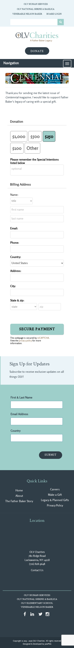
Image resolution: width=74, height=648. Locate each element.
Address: (15, 271)
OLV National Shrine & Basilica (35, 9)
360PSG (48, 644)
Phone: (14, 242)
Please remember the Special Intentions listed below (34, 161)
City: (13, 286)
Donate (37, 51)
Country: (15, 257)
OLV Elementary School (37, 603)
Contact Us (37, 570)
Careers (55, 489)
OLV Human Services (36, 4)
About (19, 495)
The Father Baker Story (19, 501)
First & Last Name (21, 397)
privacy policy (25, 340)
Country (15, 430)
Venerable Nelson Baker (27, 14)
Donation (16, 121)
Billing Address (20, 184)
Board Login (54, 14)
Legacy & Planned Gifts (55, 500)
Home (19, 490)
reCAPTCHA (43, 338)
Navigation (11, 63)
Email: (14, 228)
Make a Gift (55, 494)
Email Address (19, 414)
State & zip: (17, 300)
